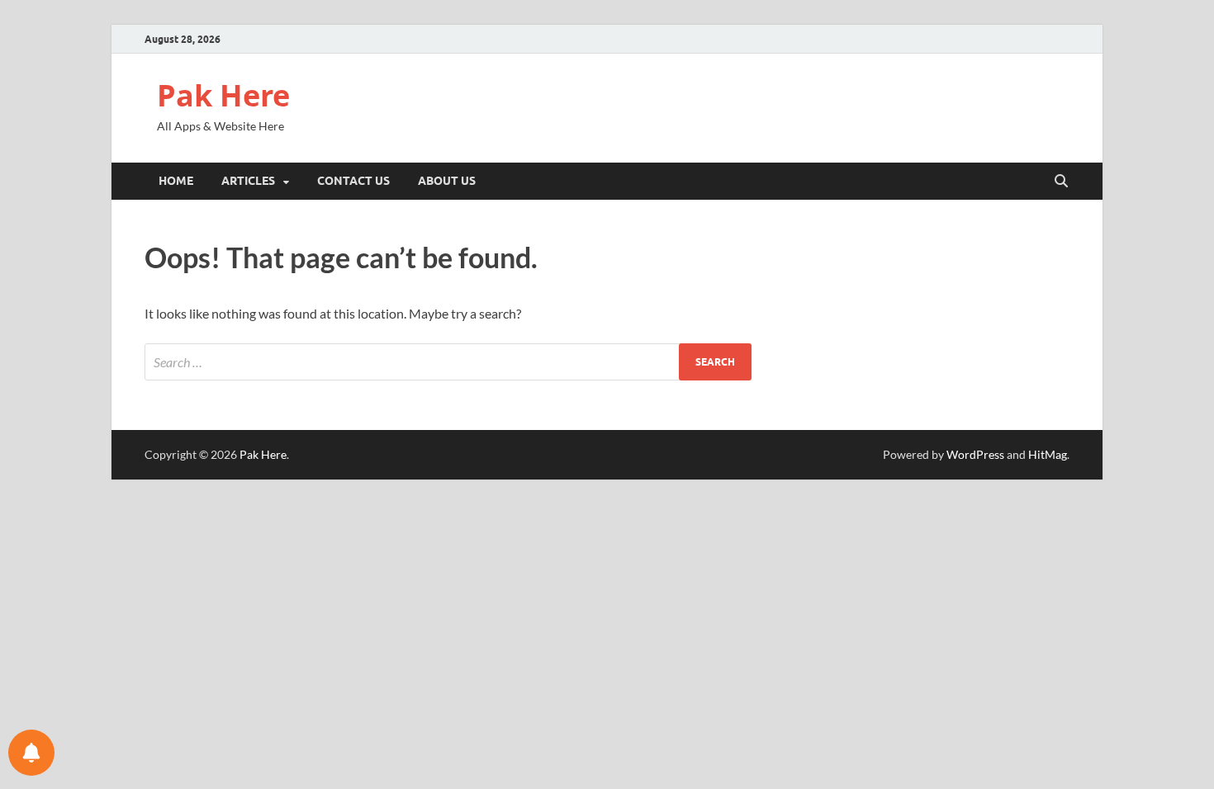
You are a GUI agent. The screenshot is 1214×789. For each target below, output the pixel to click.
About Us (447, 180)
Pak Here (223, 95)
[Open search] (1061, 182)
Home (176, 180)
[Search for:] (448, 361)
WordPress (975, 454)
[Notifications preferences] (31, 753)
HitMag (1047, 454)
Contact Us (353, 180)
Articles (248, 180)
